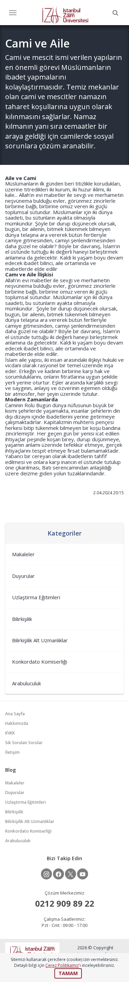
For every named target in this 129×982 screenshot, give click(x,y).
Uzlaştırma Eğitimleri (36, 597)
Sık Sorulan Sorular (24, 743)
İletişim (12, 752)
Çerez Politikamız (62, 965)
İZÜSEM (65, 14)
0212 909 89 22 (64, 903)
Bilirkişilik (22, 618)
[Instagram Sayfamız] (46, 873)
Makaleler (23, 554)
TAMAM (68, 973)
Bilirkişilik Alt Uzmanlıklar (40, 640)
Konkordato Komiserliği (39, 661)
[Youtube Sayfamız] (82, 873)
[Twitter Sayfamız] (70, 873)
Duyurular (23, 575)
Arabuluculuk (26, 683)
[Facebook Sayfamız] (58, 873)
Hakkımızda (16, 723)
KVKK (10, 733)
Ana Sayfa (15, 714)
